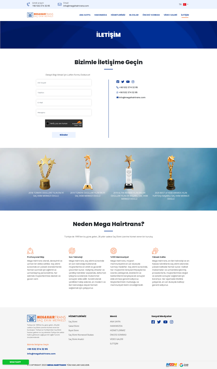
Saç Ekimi (73, 321)
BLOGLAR (134, 14)
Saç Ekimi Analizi (76, 339)
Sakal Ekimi (74, 326)
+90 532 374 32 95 (41, 6)
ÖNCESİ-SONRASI (151, 14)
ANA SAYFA (84, 14)
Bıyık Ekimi (74, 330)
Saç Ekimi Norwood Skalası (81, 334)
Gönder (64, 134)
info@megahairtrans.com (76, 6)
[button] (185, 4)
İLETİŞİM (185, 14)
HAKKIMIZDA (100, 14)
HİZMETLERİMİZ (118, 14)
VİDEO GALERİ (170, 14)
